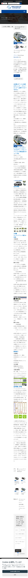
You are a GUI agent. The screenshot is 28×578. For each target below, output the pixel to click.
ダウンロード (18, 78)
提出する (18, 550)
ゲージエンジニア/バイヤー (22, 500)
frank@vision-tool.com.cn (8, 1)
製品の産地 (16, 57)
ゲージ (20, 502)
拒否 (15, 574)
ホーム (2, 17)
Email (17, 75)
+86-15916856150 (18, 1)
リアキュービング (22, 509)
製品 (7, 17)
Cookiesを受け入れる (15, 571)
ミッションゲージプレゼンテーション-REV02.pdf (21, 470)
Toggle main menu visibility (24, 11)
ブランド (16, 55)
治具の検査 (21, 504)
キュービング (12, 17)
